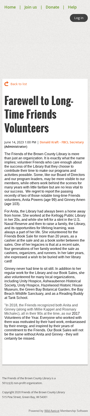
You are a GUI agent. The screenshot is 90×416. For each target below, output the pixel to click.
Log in (78, 18)
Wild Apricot (51, 410)
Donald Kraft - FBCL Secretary (62, 142)
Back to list (18, 84)
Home (10, 7)
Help (72, 7)
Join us (30, 7)
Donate (52, 7)
